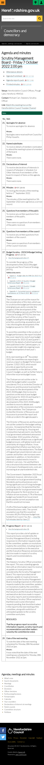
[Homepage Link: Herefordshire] (22, 730)
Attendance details (14, 72)
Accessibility (12, 742)
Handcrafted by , (16, 752)
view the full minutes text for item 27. (23, 518)
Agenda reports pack (20, 80)
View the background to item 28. (18, 529)
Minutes (15, 187)
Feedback (39, 738)
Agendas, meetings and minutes (12, 44)
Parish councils (9, 707)
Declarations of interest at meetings (17, 704)
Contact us (21, 742)
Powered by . (17, 754)
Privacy (16, 738)
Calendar (7, 699)
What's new (8, 678)
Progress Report (19, 526)
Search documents (11, 681)
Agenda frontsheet (20, 76)
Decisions (8, 689)
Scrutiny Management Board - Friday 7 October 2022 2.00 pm (20, 62)
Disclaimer (23, 738)
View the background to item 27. (18, 258)
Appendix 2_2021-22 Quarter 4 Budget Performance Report (21, 282)
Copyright (31, 738)
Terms (10, 738)
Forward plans (9, 697)
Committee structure (12, 709)
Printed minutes (18, 84)
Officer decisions (10, 691)
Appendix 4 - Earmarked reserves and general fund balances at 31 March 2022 (23, 292)
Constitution (9, 686)
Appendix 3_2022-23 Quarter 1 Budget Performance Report (21, 287)
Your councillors (10, 702)
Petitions (7, 712)
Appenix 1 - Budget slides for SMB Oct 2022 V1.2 (25, 276)
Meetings (7, 683)
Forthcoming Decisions (12, 694)
